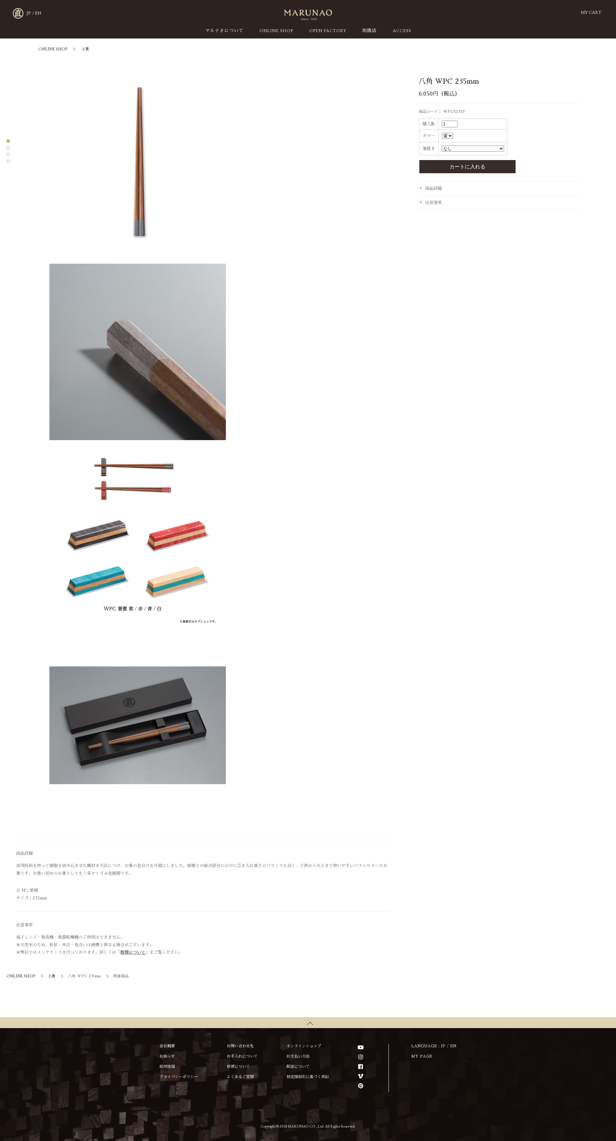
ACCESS (402, 30)
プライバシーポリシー (178, 1077)
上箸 (85, 49)
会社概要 (167, 1046)
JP (29, 13)
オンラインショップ (304, 1046)
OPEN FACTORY (327, 30)
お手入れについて (242, 1056)
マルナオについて (224, 30)
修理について (132, 952)
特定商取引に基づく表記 (308, 1077)
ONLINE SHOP (276, 30)
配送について (298, 1067)
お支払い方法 (298, 1056)
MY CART (591, 12)
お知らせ (167, 1056)
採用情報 (167, 1067)
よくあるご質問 (240, 1077)
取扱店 (369, 30)
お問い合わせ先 (240, 1046)
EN (38, 13)
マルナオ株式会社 (308, 15)
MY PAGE (421, 1056)
